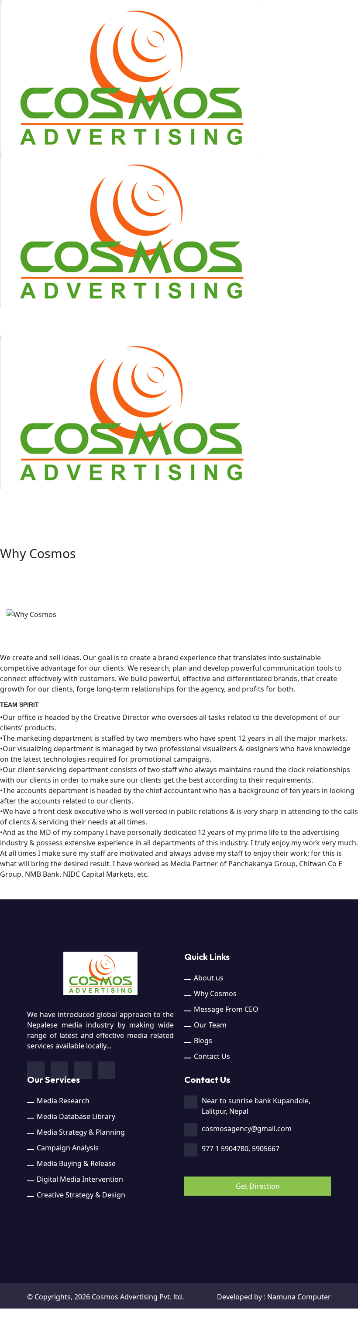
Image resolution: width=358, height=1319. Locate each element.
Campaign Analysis (68, 1148)
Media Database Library (76, 1116)
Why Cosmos (215, 993)
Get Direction (258, 1186)
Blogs (203, 1040)
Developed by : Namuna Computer (274, 1297)
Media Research (63, 1100)
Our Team (210, 1025)
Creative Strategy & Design (81, 1195)
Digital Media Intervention (80, 1179)
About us (209, 978)
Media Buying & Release (76, 1163)
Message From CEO (226, 1009)
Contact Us (212, 1056)
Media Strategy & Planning (81, 1132)
